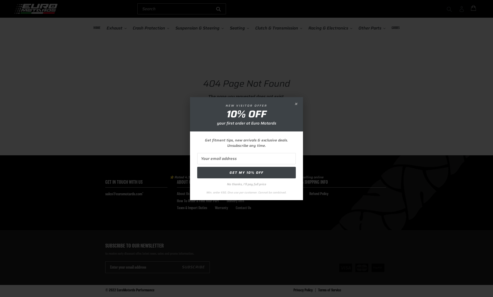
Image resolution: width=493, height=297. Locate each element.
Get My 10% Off (246, 172)
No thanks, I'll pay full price (246, 184)
